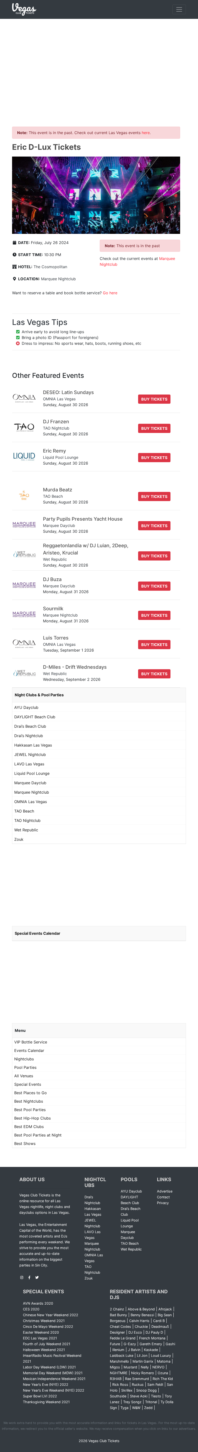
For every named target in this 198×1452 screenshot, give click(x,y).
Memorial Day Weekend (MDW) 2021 (53, 1373)
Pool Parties (25, 1067)
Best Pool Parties (30, 1109)
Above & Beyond (141, 1309)
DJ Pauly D (154, 1332)
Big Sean (165, 1315)
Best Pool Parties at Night (38, 1135)
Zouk (18, 839)
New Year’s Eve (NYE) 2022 (45, 1384)
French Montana (152, 1338)
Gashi (170, 1344)
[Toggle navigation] (179, 9)
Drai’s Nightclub (28, 735)
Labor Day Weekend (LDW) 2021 (49, 1367)
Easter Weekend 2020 (41, 1332)
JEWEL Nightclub (30, 754)
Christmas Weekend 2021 (44, 1321)
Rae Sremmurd (137, 1379)
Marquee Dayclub (30, 782)
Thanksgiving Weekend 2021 (46, 1402)
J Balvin (134, 1350)
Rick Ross (120, 1384)
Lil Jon (142, 1355)
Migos (115, 1367)
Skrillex (127, 1390)
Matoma (163, 1361)
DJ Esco (135, 1332)
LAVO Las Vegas (29, 764)
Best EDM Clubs (29, 1126)
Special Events (27, 1084)
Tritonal (151, 1402)
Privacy (163, 1203)
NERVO (158, 1367)
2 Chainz (117, 1309)
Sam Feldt (155, 1384)
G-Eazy (130, 1344)
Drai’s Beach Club (30, 726)
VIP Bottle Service (30, 1042)
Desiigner (117, 1332)
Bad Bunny (118, 1315)
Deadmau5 (160, 1326)
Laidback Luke (121, 1355)
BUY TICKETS (154, 399)
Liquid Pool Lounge (32, 773)
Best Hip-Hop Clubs (32, 1118)
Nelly (145, 1367)
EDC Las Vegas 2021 (40, 1338)
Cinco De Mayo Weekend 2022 (48, 1326)
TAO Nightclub (27, 820)
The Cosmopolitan (50, 266)
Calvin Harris (139, 1321)
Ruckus (138, 1384)
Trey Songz (132, 1402)
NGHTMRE (118, 1373)
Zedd (148, 1408)
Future (115, 1344)
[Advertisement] (99, 55)
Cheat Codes (120, 1326)
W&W (136, 1408)
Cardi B (159, 1321)
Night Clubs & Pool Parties (39, 694)
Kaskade (151, 1350)
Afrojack (165, 1309)
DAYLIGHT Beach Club (34, 716)
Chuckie (141, 1326)
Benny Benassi (142, 1315)
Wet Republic (26, 829)
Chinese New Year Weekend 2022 (50, 1315)
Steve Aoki (138, 1396)
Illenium (118, 1350)
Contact (163, 1197)
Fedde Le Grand (122, 1338)
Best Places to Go (30, 1092)
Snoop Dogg (146, 1390)
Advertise (164, 1191)
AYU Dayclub (26, 707)
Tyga (124, 1408)
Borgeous (118, 1321)
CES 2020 (31, 1309)
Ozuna (163, 1373)
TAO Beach (24, 811)
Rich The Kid (163, 1379)
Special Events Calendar (37, 933)
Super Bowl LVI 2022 (40, 1396)
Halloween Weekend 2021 (44, 1350)
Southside (118, 1396)
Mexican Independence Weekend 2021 (54, 1379)
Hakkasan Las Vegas (33, 745)
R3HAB (115, 1379)
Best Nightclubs (28, 1101)
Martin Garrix (143, 1361)
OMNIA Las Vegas (30, 801)
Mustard (130, 1367)
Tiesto (156, 1396)
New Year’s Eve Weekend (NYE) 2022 (53, 1390)
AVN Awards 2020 (38, 1303)
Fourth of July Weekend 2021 (46, 1344)
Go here (110, 292)
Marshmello (119, 1361)
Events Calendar (29, 1050)
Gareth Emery (151, 1344)
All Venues (23, 1075)
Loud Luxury (161, 1355)
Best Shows (24, 1143)
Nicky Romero (142, 1373)
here (146, 132)
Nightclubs (24, 1059)
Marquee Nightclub (58, 278)
